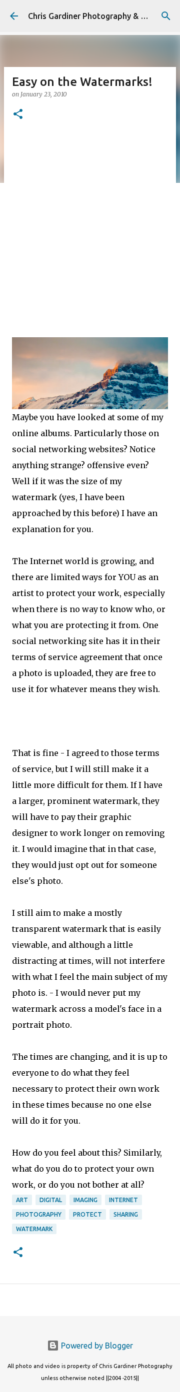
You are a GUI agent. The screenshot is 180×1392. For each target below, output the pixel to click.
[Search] (166, 16)
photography (39, 1214)
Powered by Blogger (96, 1345)
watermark (34, 1229)
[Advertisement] (90, 227)
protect (87, 1214)
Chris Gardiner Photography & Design (97, 15)
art (22, 1200)
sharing (126, 1214)
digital (51, 1200)
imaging (86, 1200)
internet (123, 1200)
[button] (18, 114)
